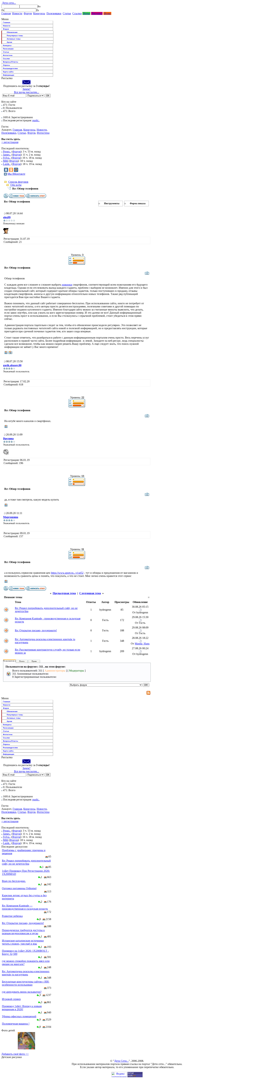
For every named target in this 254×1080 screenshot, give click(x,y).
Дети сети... (8, 2)
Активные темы (14, 39)
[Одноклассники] (11, 170)
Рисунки (97, 13)
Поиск (21, 661)
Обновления (12, 32)
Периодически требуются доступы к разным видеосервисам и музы (23, 932)
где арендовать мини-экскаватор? (21, 991)
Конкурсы (39, 13)
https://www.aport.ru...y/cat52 (67, 572)
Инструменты (111, 203)
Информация (8, 75)
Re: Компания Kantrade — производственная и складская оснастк (25, 907)
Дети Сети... (121, 1060)
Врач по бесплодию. (14, 881)
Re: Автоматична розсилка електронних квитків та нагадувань (25, 973)
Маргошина (10, 517)
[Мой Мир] (16, 170)
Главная (6, 13)
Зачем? (26, 89)
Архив (9, 42)
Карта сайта (8, 72)
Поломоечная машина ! (15, 1023)
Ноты (86, 13)
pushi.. (36, 120)
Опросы (6, 65)
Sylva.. (7, 157)
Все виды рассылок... (26, 92)
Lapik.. (7, 164)
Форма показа (137, 203)
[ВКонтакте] (6, 170)
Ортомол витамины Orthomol (19, 888)
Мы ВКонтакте (16, 173)
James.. (7, 154)
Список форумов (18, 181)
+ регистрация (9, 142)
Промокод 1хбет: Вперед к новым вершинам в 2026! (22, 1008)
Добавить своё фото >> (15, 1053)
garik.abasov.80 (12, 365)
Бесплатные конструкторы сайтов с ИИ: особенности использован (25, 983)
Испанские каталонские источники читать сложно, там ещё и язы (23, 942)
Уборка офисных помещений (19, 1016)
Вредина (8, 438)
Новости (17, 13)
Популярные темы (15, 36)
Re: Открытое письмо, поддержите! (36, 630)
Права (34, 661)
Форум (28, 13)
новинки (67, 284)
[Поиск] (2, 10)
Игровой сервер (11, 999)
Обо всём (15, 184)
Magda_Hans (142, 643)
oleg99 (7, 217)
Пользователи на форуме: (13, 661)
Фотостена (7, 55)
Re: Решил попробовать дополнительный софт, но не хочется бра (26, 862)
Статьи (67, 13)
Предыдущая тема (64, 593)
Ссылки (77, 13)
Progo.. (7, 151)
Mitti (5, 160)
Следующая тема (90, 593)
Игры (107, 13)
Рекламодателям (10, 68)
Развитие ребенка (12, 916)
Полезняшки (53, 13)
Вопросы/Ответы (10, 62)
